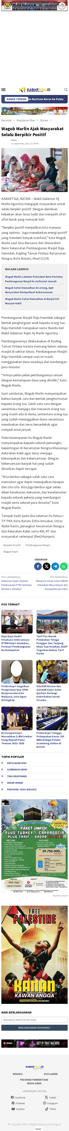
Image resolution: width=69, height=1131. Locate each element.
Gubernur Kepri (17, 769)
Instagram (52, 1103)
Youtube (20, 1109)
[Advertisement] (34, 47)
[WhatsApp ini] (64, 566)
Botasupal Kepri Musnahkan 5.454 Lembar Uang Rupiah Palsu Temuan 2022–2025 (16, 738)
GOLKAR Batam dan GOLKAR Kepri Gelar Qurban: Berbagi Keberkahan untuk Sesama (49, 693)
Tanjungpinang (17, 776)
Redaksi (18, 1074)
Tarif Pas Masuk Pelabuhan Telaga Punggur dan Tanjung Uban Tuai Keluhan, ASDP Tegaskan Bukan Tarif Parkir (51, 645)
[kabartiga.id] (34, 89)
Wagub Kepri (10, 551)
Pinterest (20, 1103)
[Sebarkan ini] (38, 566)
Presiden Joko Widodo (22, 789)
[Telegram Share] (55, 566)
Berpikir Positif (12, 545)
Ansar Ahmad (15, 782)
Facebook (20, 1097)
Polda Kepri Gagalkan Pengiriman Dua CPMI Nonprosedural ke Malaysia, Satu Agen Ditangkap (15, 693)
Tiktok (52, 1109)
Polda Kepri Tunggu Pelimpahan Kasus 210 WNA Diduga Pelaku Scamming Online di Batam (50, 739)
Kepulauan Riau (17, 763)
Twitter (52, 1097)
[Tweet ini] (46, 566)
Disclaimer (51, 1074)
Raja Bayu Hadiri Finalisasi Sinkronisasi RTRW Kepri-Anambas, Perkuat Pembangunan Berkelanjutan (15, 643)
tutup (38, 1128)
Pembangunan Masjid (38, 545)
